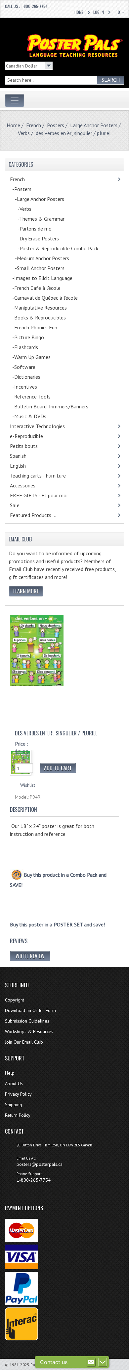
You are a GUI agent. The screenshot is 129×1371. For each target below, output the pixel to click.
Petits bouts (32, 446)
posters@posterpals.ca (40, 1164)
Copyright (14, 1000)
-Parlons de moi (38, 228)
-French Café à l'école (42, 288)
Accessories (31, 485)
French (33, 125)
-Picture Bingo (35, 337)
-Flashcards (31, 347)
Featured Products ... (33, 515)
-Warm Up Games (39, 357)
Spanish (27, 455)
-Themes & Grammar (46, 218)
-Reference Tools (39, 396)
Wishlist (27, 785)
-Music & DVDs (37, 416)
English (26, 465)
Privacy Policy (18, 1094)
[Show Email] (91, 1362)
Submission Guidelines (27, 1021)
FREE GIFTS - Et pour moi (46, 495)
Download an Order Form (30, 1010)
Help (10, 1073)
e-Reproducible (35, 436)
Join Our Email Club (24, 1042)
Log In (98, 12)
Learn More (26, 591)
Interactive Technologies (44, 426)
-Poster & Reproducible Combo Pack (62, 248)
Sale (15, 505)
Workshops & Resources (29, 1031)
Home (78, 12)
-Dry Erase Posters (43, 238)
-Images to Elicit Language (48, 278)
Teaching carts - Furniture (46, 475)
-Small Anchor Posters (46, 268)
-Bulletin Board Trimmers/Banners (56, 406)
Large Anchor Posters (93, 125)
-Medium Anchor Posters (48, 258)
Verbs (24, 133)
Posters (55, 125)
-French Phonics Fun (40, 327)
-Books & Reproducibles (46, 317)
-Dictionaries (34, 376)
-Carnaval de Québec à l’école (51, 297)
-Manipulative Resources (47, 307)
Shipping (13, 1105)
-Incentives (32, 386)
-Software (30, 367)
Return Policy (17, 1115)
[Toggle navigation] (14, 100)
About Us (14, 1083)
